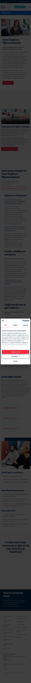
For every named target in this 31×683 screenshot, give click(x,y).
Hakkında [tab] (25, 325)
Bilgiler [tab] (16, 325)
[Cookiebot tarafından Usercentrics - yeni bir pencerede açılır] (22, 321)
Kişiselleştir (14, 356)
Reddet (15, 361)
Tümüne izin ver (15, 352)
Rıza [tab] (5, 325)
